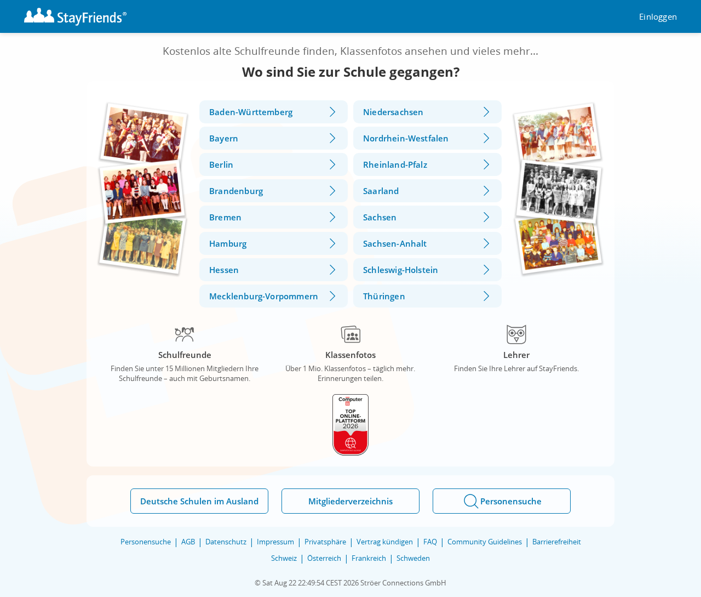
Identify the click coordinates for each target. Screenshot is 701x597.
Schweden (413, 558)
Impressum (275, 542)
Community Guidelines (484, 542)
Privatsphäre (325, 542)
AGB (188, 542)
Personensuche (145, 542)
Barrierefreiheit (556, 542)
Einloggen (658, 17)
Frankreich (369, 558)
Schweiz (284, 558)
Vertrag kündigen (385, 542)
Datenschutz (225, 542)
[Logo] (75, 17)
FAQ (430, 542)
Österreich (324, 558)
